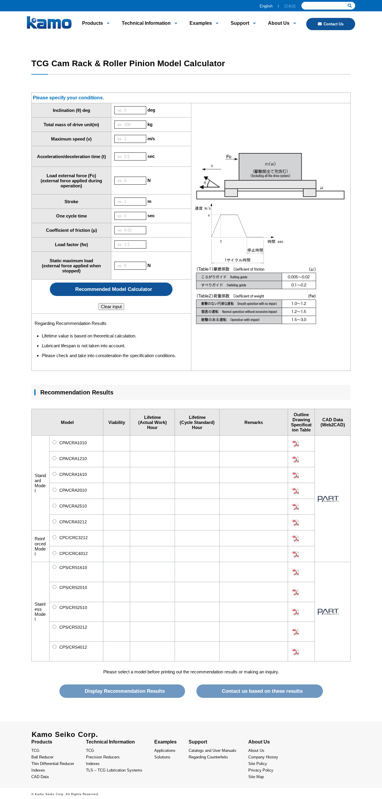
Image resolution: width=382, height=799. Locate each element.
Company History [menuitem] (263, 757)
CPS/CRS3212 (72, 627)
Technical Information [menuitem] (146, 23)
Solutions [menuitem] (162, 757)
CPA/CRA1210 (72, 458)
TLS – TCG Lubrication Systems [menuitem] (114, 770)
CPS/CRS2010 (72, 587)
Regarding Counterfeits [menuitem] (208, 757)
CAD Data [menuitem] (40, 777)
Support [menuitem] (240, 23)
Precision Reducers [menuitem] (103, 757)
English (266, 6)
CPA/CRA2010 (72, 490)
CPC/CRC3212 (73, 537)
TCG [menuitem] (35, 750)
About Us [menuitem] (278, 23)
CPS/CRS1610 (72, 567)
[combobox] (328, 6)
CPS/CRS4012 (72, 647)
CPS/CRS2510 (72, 607)
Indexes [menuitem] (38, 770)
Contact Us (334, 24)
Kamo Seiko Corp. (65, 734)
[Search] (350, 6)
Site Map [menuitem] (256, 777)
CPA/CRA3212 (72, 521)
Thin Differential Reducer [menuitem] (52, 763)
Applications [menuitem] (164, 750)
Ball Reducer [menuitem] (42, 757)
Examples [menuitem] (201, 23)
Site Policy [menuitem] (257, 763)
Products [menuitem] (92, 23)
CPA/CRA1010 (72, 442)
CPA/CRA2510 (72, 506)
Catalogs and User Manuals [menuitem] (212, 750)
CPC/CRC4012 (73, 553)
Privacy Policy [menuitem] (260, 770)
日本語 (290, 6)
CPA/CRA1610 (72, 474)
